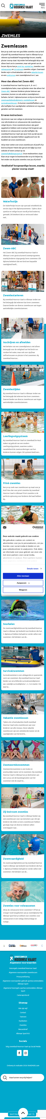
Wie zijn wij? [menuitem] (23, 1008)
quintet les (29, 66)
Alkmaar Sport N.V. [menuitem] (23, 1033)
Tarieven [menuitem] (23, 1017)
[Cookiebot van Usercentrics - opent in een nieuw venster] (32, 527)
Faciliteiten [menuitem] (23, 1021)
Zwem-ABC (5, 91)
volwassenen (6, 69)
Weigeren (23, 590)
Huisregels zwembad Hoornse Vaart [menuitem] (23, 968)
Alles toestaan (23, 576)
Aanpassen (21, 583)
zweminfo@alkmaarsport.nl (11, 154)
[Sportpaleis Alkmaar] (12, 945)
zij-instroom (18, 69)
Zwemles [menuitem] (23, 1025)
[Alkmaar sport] (23, 6)
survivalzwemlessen (9, 103)
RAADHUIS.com (33, 1066)
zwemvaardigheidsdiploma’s (12, 100)
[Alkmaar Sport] (23, 945)
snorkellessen (29, 100)
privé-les (20, 66)
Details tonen (32, 569)
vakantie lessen (37, 72)
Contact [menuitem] (23, 1013)
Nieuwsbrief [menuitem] (23, 1029)
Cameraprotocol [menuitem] (23, 995)
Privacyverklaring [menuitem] (23, 977)
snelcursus (11, 75)
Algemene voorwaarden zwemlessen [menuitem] (23, 972)
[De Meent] (34, 945)
